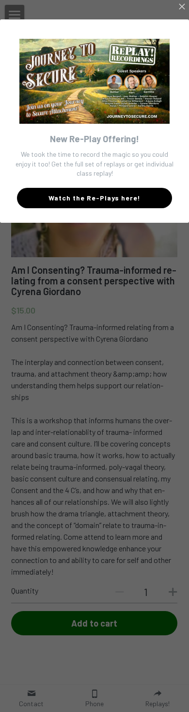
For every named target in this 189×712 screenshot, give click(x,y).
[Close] (181, 7)
